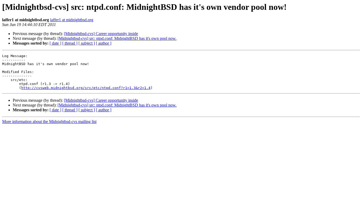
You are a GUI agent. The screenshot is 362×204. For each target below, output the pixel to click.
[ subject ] (86, 43)
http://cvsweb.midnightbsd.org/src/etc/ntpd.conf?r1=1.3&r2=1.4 (86, 88)
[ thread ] (69, 43)
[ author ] (103, 43)
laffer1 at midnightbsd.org (71, 20)
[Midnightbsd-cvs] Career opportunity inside (101, 33)
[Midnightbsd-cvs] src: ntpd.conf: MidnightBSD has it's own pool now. (117, 38)
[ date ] (55, 43)
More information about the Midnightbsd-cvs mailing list (49, 121)
